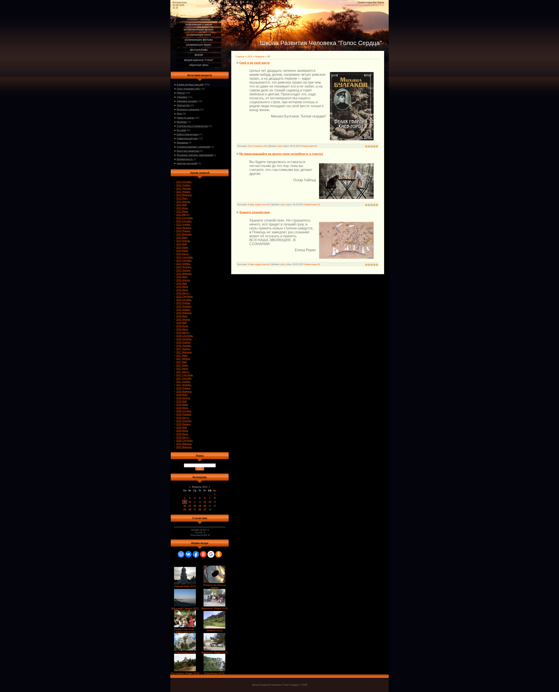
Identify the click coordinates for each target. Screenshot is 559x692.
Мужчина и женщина (188, 109)
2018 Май (181, 401)
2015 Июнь (182, 286)
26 (199, 509)
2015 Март (182, 276)
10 (189, 502)
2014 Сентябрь (184, 257)
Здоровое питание (187, 101)
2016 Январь (183, 309)
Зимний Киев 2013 (185, 586)
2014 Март (182, 237)
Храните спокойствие (254, 212)
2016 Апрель (183, 319)
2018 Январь (183, 388)
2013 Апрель (183, 201)
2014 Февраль (184, 234)
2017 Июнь (182, 365)
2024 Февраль (184, 447)
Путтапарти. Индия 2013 (184, 673)
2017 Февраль (184, 352)
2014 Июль (182, 250)
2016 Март (182, 316)
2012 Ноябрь (183, 185)
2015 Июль (182, 290)
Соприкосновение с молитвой (193, 146)
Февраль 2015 (199, 486)
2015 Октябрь (184, 299)
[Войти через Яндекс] (203, 554)
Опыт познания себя (188, 88)
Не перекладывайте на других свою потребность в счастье (281, 153)
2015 (249, 56)
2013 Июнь (182, 208)
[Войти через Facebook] (196, 554)
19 (199, 505)
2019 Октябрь (184, 421)
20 (205, 505)
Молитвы (182, 121)
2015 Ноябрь (183, 303)
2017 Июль (182, 368)
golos (280, 146)
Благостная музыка (187, 134)
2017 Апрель (183, 358)
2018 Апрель (183, 398)
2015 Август (183, 293)
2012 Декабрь (183, 188)
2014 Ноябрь (183, 263)
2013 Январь (183, 191)
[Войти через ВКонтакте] (188, 554)
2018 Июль (182, 407)
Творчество (183, 105)
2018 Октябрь (184, 411)
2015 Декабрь (183, 306)
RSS (382, 5)
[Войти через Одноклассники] (218, 554)
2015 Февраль (184, 273)
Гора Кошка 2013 (185, 652)
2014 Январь (183, 231)
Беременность (185, 159)
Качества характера (188, 151)
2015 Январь (183, 270)
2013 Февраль (184, 195)
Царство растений (187, 163)
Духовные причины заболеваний (195, 155)
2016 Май (181, 322)
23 (184, 509)
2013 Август (183, 214)
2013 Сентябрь (184, 218)
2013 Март (182, 198)
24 (189, 509)
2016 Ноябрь (183, 342)
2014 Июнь (182, 247)
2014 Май (181, 244)
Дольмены (182, 142)
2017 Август (183, 371)
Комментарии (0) (309, 146)
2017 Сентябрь (184, 375)
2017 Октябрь (184, 378)
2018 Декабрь (183, 414)
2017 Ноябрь (183, 381)
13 (205, 502)
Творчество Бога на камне (215, 586)
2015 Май (181, 283)
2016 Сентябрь (184, 335)
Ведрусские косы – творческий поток (185, 630)
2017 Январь (183, 349)
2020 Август (183, 437)
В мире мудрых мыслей (190, 84)
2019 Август (183, 417)
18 (194, 505)
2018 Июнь (182, 404)
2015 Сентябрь (184, 296)
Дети (179, 113)
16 (184, 505)
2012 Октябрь (184, 182)
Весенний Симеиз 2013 (185, 608)
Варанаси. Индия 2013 (214, 608)
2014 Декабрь (183, 267)
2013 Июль (182, 211)
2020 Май (181, 427)
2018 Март (182, 394)
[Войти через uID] (181, 554)
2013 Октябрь (184, 221)
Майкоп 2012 (214, 630)
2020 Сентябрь (184, 440)
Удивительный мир (187, 138)
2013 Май (181, 204)
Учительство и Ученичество (192, 126)
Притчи (181, 92)
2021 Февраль (184, 443)
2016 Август (183, 332)
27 (205, 509)
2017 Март (182, 355)
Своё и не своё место (254, 62)
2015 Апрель (183, 280)
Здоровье (182, 97)
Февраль (260, 56)
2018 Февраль (184, 391)
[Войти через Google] (210, 554)
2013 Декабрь (183, 227)
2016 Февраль (184, 313)
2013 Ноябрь (183, 224)
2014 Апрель (183, 240)
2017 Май (181, 362)
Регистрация (363, 5)
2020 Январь (183, 424)
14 (210, 502)
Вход (375, 5)
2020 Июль (182, 434)
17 (189, 505)
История (181, 130)
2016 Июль (182, 329)
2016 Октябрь (184, 339)
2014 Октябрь (184, 260)
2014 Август (183, 254)
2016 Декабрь (183, 345)
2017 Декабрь (183, 385)
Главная (349, 5)
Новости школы (185, 117)
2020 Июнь (182, 430)
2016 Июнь (182, 326)
